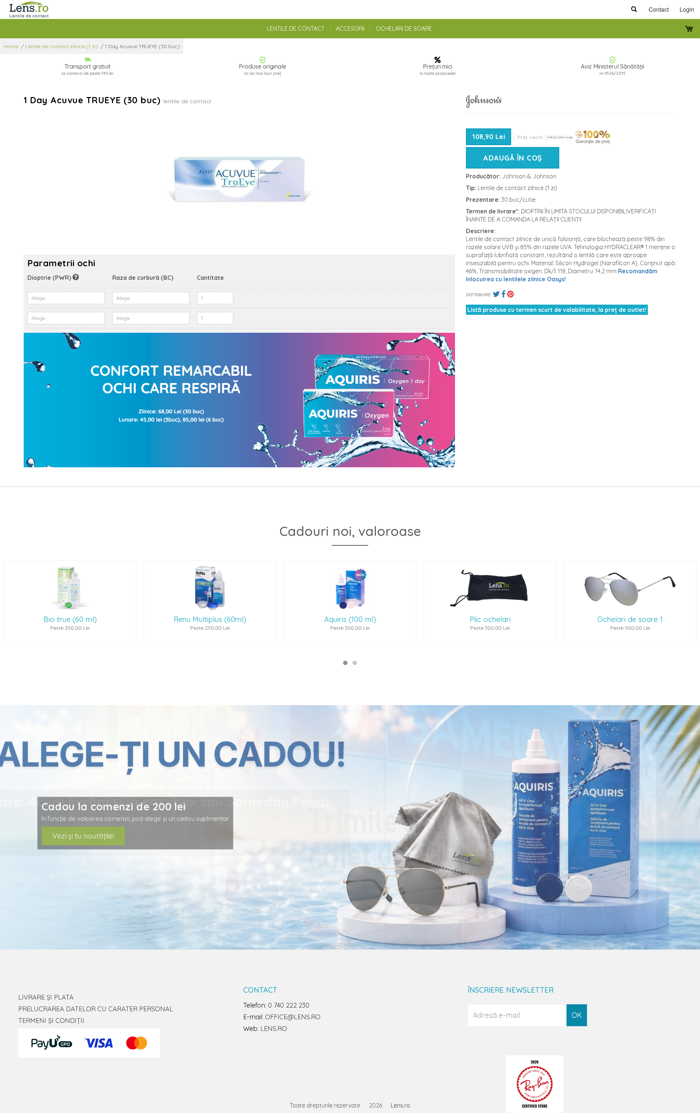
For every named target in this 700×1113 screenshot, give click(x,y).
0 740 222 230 (289, 1005)
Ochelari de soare (404, 28)
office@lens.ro (292, 1017)
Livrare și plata (46, 997)
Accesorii (350, 28)
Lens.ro (400, 1105)
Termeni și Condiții (51, 1020)
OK (577, 1015)
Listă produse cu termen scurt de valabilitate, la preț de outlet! (556, 309)
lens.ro (273, 1028)
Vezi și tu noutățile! (111, 835)
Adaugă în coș (512, 157)
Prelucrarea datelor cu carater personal (95, 1009)
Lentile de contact (295, 28)
